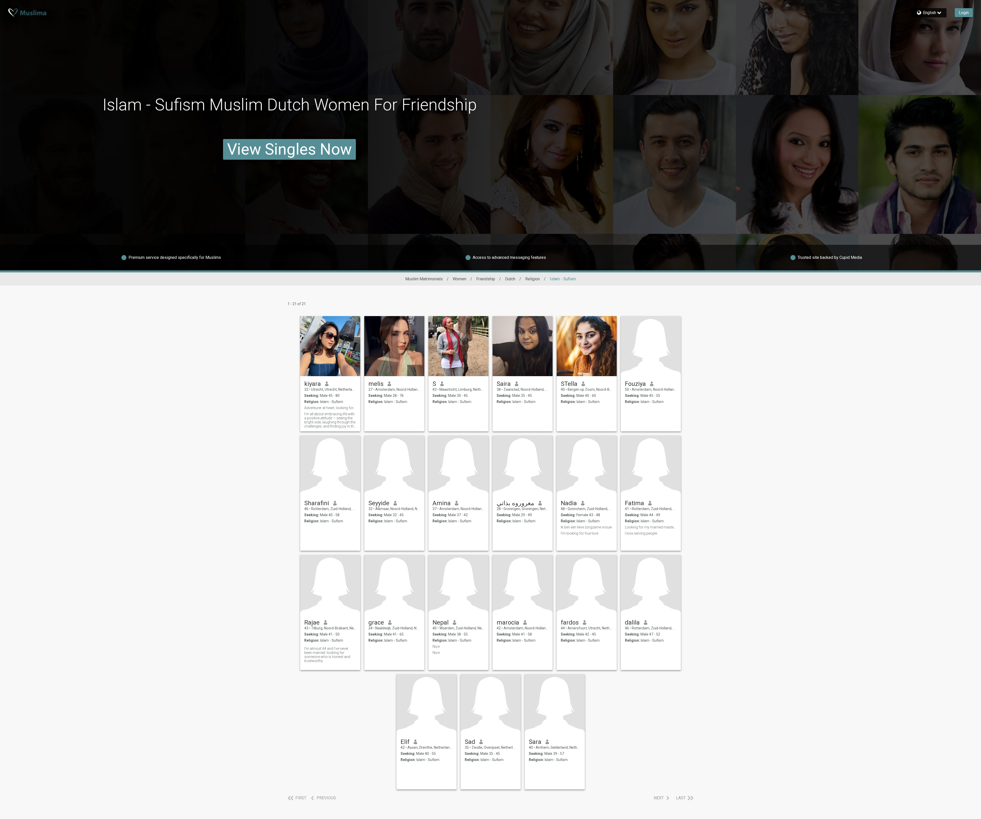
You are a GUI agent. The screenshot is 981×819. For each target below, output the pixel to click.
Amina (442, 503)
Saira (504, 383)
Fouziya (635, 383)
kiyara (312, 383)
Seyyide (378, 503)
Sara (535, 741)
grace (376, 622)
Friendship (485, 278)
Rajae (312, 622)
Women (459, 278)
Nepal (441, 622)
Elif (405, 741)
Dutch (510, 278)
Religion (532, 278)
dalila (632, 622)
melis (375, 383)
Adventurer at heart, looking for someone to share (330, 408)
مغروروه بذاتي (515, 503)
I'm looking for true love (579, 533)
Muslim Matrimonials (424, 278)
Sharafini (316, 503)
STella (569, 383)
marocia (508, 622)
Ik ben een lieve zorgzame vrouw (586, 527)
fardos (570, 622)
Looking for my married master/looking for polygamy (651, 527)
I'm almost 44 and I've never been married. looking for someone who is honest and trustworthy (327, 655)
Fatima (634, 503)
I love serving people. (641, 533)
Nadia (569, 503)
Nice (436, 646)
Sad (470, 741)
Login (964, 12)
